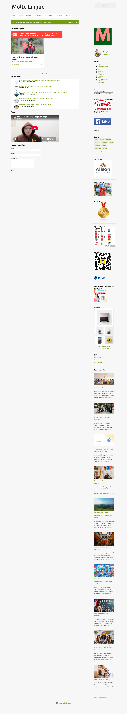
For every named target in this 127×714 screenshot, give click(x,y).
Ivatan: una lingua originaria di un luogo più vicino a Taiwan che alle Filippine (43, 92)
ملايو (99, 68)
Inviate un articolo (25, 15)
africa (111, 142)
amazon (104, 145)
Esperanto (101, 73)
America (105, 148)
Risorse (68, 15)
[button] (41, 65)
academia (108, 139)
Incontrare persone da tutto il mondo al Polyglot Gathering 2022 (39, 80)
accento (97, 142)
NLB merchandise (104, 346)
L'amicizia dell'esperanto (101, 388)
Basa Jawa (101, 82)
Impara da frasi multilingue (102, 679)
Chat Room (38, 15)
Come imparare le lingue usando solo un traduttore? (35, 104)
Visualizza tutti (72, 22)
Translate (108, 93)
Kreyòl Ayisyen (102, 79)
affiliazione (105, 142)
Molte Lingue (28, 7)
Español (100, 71)
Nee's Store (105, 348)
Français (100, 76)
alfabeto (97, 145)
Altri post (45, 73)
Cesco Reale (97, 358)
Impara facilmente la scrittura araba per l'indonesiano (36, 98)
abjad (96, 139)
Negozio (59, 15)
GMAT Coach (98, 362)
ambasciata (98, 148)
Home (13, 15)
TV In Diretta (49, 15)
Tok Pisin (100, 81)
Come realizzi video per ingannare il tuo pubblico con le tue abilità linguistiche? (104, 647)
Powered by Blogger (64, 703)
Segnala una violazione (101, 698)
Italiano (100, 78)
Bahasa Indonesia (103, 66)
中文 (99, 69)
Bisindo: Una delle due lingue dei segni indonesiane (35, 86)
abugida (102, 139)
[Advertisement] (85, 52)
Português (101, 74)
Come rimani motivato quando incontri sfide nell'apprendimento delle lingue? (103, 581)
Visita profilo (106, 54)
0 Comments (15, 64)
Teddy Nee (106, 52)
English (100, 64)
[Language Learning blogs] (103, 220)
